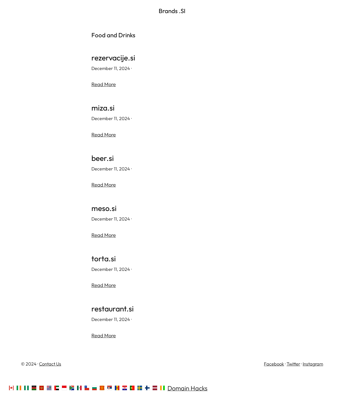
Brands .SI (172, 11)
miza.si (103, 108)
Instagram (313, 364)
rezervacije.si (113, 58)
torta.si (103, 259)
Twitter (293, 364)
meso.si (104, 208)
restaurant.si (112, 309)
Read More (103, 84)
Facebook (274, 364)
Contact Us (50, 364)
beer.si (102, 158)
